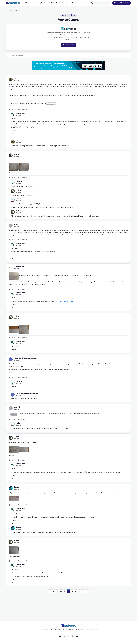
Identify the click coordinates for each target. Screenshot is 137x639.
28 (57, 591)
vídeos (27, 3)
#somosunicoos (61, 3)
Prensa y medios (68, 629)
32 (72, 591)
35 (83, 591)
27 (53, 591)
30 (64, 591)
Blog (52, 629)
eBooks (50, 3)
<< (50, 591)
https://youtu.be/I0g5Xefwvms (64, 301)
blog (73, 3)
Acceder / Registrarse (121, 3)
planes (42, 3)
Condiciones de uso (91, 629)
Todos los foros (13, 11)
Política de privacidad (66, 632)
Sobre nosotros (44, 629)
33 (76, 591)
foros (35, 3)
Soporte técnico (79, 629)
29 (61, 591)
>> (87, 591)
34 (79, 591)
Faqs (75, 632)
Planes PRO (58, 629)
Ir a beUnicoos (68, 45)
